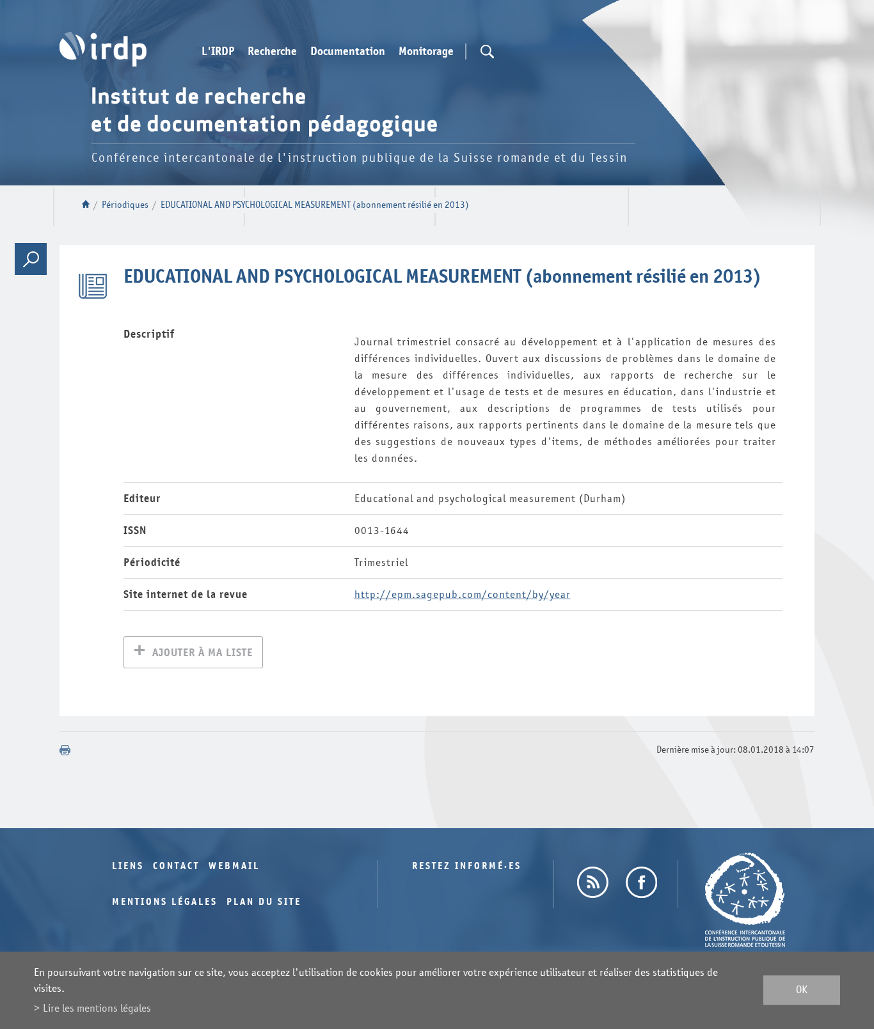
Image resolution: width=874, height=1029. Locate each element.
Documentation (347, 52)
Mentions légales (165, 902)
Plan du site (263, 902)
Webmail (234, 866)
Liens (128, 866)
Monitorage (426, 52)
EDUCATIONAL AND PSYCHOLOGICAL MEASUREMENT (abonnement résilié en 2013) (315, 205)
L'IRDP (218, 52)
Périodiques (125, 205)
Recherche (272, 52)
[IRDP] (103, 49)
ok (801, 990)
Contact (176, 866)
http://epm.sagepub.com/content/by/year (462, 594)
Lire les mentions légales (97, 1008)
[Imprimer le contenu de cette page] (65, 750)
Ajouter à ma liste (202, 652)
